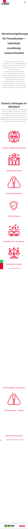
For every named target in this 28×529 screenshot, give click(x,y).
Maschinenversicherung (14, 436)
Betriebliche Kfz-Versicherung (14, 241)
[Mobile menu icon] (24, 2)
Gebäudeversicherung (14, 171)
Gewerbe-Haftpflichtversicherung (14, 148)
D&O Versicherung (14, 216)
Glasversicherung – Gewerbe (14, 410)
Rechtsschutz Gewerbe (14, 264)
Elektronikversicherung (14, 193)
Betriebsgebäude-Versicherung (14, 388)
